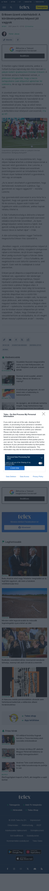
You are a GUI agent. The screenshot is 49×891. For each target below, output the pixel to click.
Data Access (24, 476)
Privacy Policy (38, 476)
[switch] (40, 463)
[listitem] (23, 457)
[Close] (44, 414)
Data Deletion (11, 476)
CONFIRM (14, 468)
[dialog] (24, 445)
